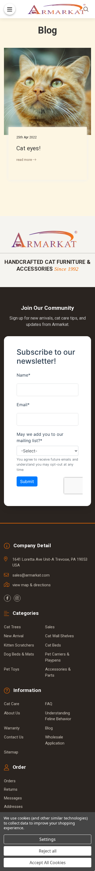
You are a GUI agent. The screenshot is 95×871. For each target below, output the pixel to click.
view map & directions (31, 585)
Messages (13, 798)
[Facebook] (7, 598)
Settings (47, 839)
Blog (49, 728)
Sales (50, 627)
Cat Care (11, 703)
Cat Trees (12, 627)
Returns (10, 789)
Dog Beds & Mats (19, 654)
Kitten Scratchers (19, 645)
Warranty (12, 728)
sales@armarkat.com (31, 575)
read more (24, 160)
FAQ (48, 703)
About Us (12, 713)
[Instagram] (17, 598)
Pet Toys (11, 669)
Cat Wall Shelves (59, 636)
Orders (10, 781)
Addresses (13, 806)
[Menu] (9, 9)
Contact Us (13, 737)
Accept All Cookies (48, 862)
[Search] (86, 9)
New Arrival (13, 636)
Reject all (47, 851)
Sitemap (11, 752)
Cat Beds (53, 645)
